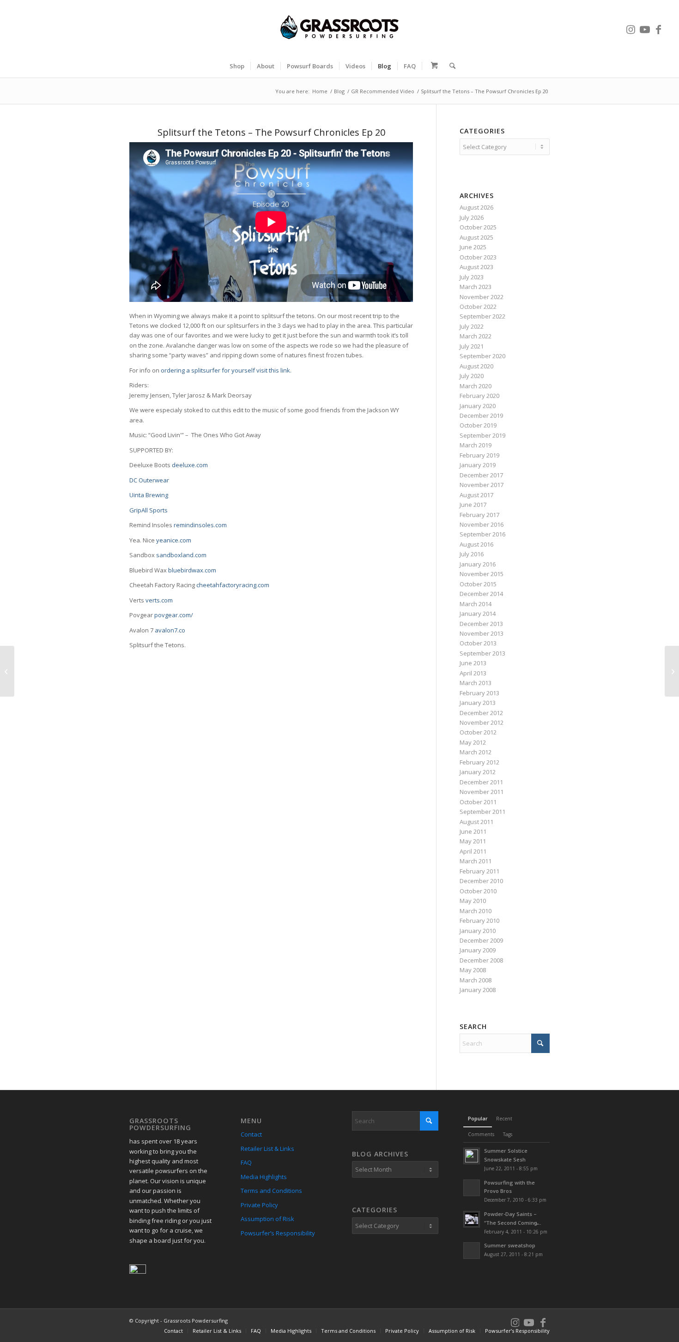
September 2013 (482, 653)
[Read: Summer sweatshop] (471, 1250)
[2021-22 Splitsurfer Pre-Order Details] (672, 671)
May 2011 (473, 841)
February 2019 (479, 455)
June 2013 (473, 663)
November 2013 (481, 633)
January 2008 (478, 990)
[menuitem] (237, 66)
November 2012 (481, 722)
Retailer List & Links (267, 1148)
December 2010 (481, 881)
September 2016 (482, 534)
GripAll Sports (148, 510)
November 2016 (481, 524)
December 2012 (481, 713)
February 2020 (479, 395)
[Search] (449, 66)
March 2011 (475, 861)
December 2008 (481, 960)
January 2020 (478, 406)
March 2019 (475, 445)
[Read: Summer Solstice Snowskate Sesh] (471, 1156)
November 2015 (481, 574)
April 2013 (473, 673)
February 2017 (479, 515)
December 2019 (481, 415)
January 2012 (478, 772)
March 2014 (475, 604)
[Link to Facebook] (659, 27)
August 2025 (476, 237)
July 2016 (472, 554)
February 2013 (479, 693)
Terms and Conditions (271, 1190)
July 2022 (472, 326)
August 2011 (476, 822)
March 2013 (475, 683)
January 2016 (478, 564)
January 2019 (478, 465)
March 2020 (475, 386)
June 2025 (473, 247)
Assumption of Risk (267, 1219)
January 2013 (478, 702)
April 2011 (473, 851)
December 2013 (481, 624)
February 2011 (479, 871)
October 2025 (478, 227)
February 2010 (479, 920)
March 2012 (475, 752)
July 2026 (472, 217)
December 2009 (481, 940)
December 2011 (481, 782)
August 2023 (476, 267)
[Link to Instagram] (631, 27)
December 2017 (481, 475)
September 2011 (482, 811)
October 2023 (478, 257)
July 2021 (472, 346)
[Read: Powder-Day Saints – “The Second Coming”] (471, 1219)
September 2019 (482, 435)
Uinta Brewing (148, 495)
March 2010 (475, 911)
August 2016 (476, 544)
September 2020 (482, 356)
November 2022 (481, 297)
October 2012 (478, 732)
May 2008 (473, 970)
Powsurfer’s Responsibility (278, 1233)
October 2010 (478, 891)
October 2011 (478, 802)
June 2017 (473, 504)
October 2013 (478, 643)
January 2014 (478, 613)
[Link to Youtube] (645, 27)
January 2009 (478, 950)
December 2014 (481, 594)
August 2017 (476, 495)
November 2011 (481, 792)
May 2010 (473, 901)
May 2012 (473, 742)
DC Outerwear (149, 480)
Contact (251, 1134)
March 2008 (475, 980)
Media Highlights (264, 1177)
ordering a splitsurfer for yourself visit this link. (226, 370)
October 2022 (478, 306)
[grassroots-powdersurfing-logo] (339, 27)
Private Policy (259, 1205)
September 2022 (482, 316)
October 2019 (478, 425)
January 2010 (478, 931)
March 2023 (475, 287)
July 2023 (472, 277)
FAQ (246, 1162)
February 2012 (479, 762)
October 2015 (478, 584)
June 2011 (473, 831)
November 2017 (481, 485)
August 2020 (476, 366)
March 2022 (475, 336)
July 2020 (472, 376)
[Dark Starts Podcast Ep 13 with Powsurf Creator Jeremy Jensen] (7, 671)
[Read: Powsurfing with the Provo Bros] (471, 1188)
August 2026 (476, 207)
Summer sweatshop (509, 1245)
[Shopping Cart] (433, 66)
